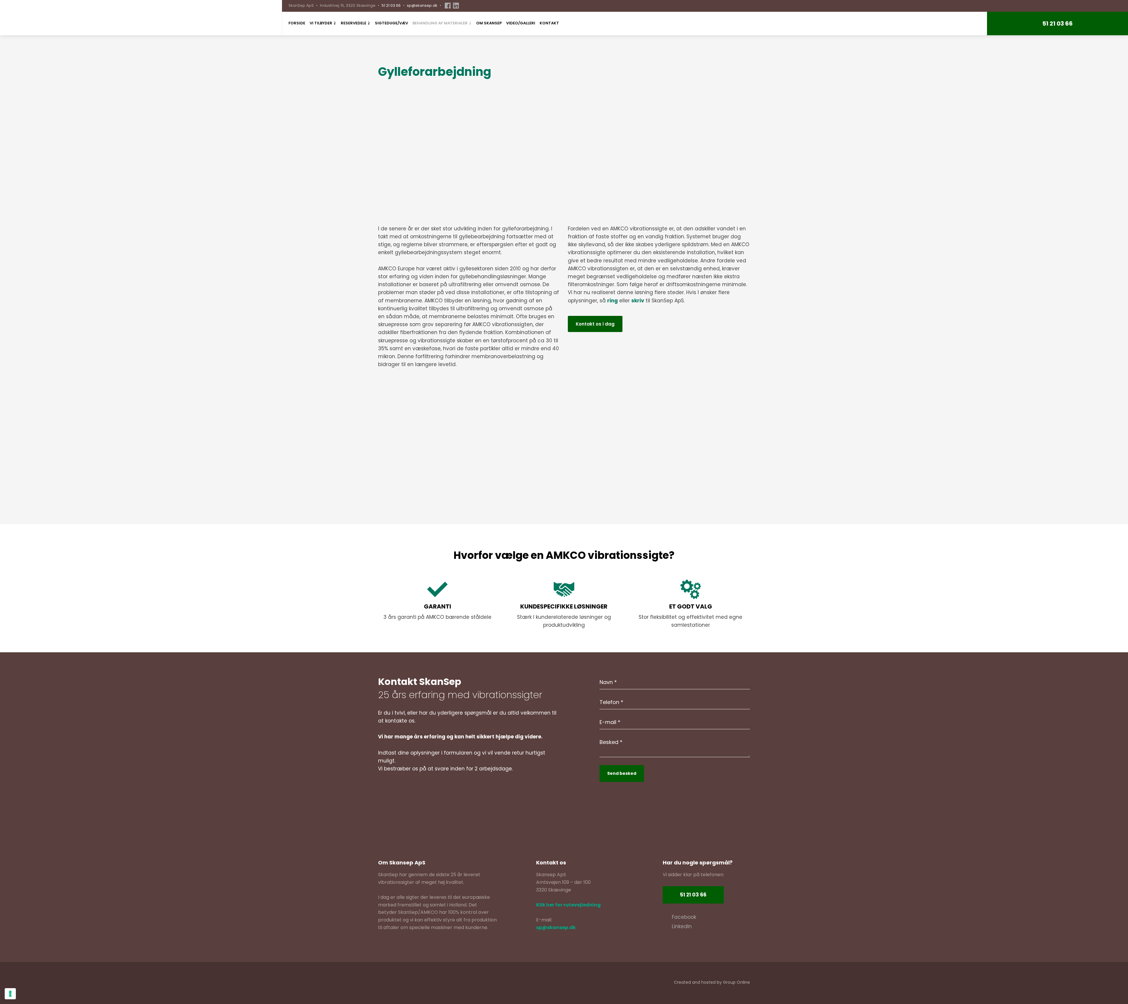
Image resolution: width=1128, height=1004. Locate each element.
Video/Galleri (520, 23)
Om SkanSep (489, 23)
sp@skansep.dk (422, 5)
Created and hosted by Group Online (712, 982)
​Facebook (684, 917)
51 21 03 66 (391, 5)
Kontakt (549, 23)
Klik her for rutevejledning (568, 904)
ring (612, 300)
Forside (296, 23)
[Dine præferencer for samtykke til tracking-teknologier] (10, 993)
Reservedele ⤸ (355, 23)
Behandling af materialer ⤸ (442, 23)
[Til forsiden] (36, 17)
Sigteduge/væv (391, 23)
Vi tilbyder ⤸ (323, 23)
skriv (637, 300)
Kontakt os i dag (595, 324)
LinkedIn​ (682, 926)
